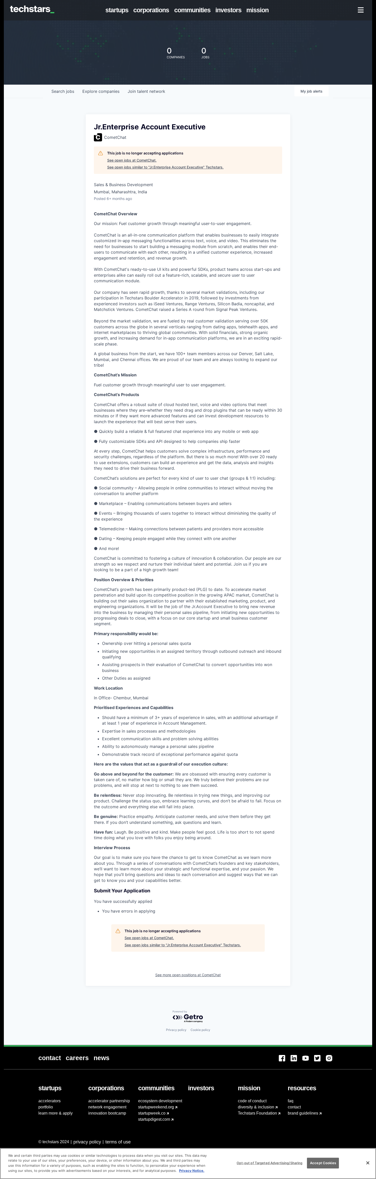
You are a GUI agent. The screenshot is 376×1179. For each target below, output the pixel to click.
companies (100, 91)
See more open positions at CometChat (188, 975)
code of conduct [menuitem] (252, 1101)
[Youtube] (308, 1061)
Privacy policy (176, 1030)
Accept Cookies (323, 1163)
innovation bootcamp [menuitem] (107, 1113)
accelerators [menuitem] (49, 1101)
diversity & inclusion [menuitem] (256, 1107)
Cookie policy (200, 1030)
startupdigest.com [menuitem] (154, 1119)
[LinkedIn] (296, 1061)
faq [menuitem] (290, 1101)
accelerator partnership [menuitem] (109, 1101)
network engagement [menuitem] (107, 1107)
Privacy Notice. (191, 1170)
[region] (188, 1163)
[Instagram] (332, 1061)
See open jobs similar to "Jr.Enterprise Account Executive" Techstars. (165, 167)
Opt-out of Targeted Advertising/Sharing (269, 1163)
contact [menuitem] (294, 1107)
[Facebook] (285, 1061)
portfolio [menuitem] (45, 1107)
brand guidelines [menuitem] (303, 1113)
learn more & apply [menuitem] (55, 1113)
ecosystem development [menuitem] (160, 1101)
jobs (62, 91)
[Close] (367, 1163)
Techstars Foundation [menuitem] (257, 1113)
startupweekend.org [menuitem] (156, 1107)
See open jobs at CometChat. (132, 160)
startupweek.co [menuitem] (151, 1113)
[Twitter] (320, 1061)
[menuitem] (118, 10)
